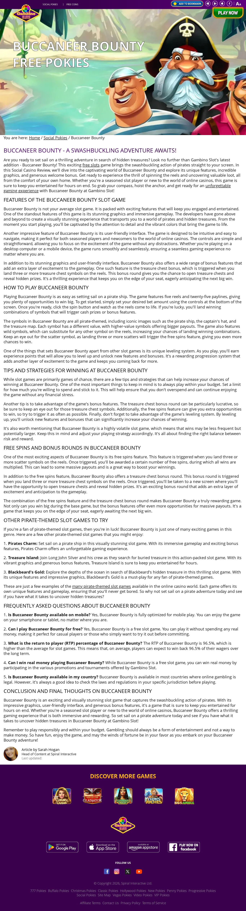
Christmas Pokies (83, 890)
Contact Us (110, 903)
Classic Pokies (108, 890)
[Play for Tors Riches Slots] (153, 809)
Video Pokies (143, 895)
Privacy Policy (130, 903)
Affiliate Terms (90, 903)
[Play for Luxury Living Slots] (62, 809)
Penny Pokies (177, 890)
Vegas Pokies (122, 895)
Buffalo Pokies (58, 890)
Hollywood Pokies (133, 890)
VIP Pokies (161, 895)
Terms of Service (154, 903)
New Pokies (156, 890)
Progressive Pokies (202, 890)
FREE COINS (72, 4)
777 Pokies (38, 890)
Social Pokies (55, 137)
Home (34, 137)
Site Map (104, 895)
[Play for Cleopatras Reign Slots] (123, 809)
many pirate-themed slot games (101, 586)
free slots (91, 164)
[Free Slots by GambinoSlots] (26, 21)
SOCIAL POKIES (50, 4)
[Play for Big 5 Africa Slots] (184, 809)
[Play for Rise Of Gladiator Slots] (92, 809)
